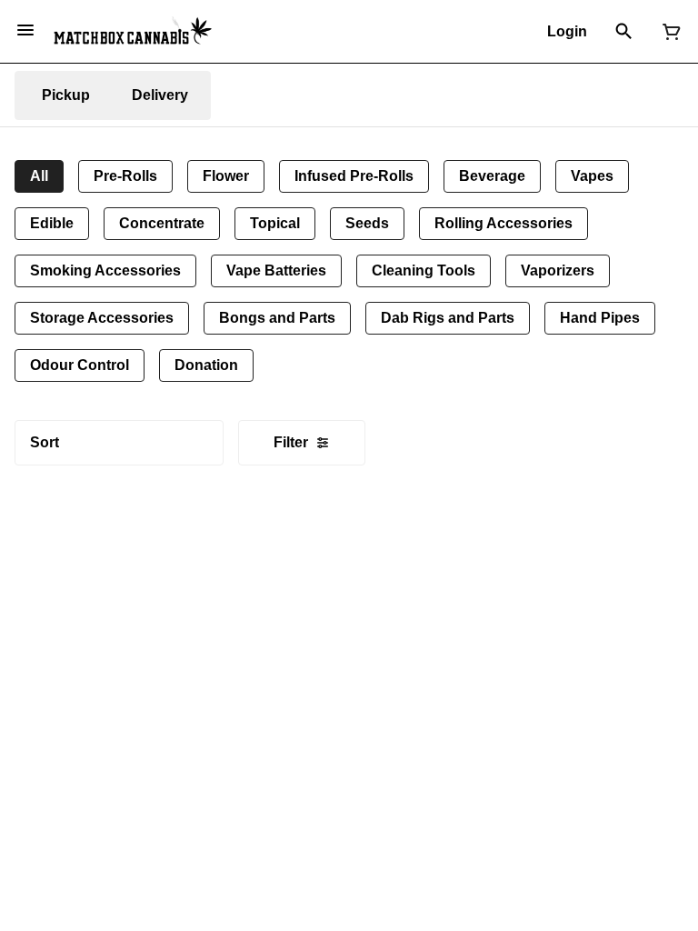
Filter (291, 442)
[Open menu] (25, 30)
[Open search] (623, 32)
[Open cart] (668, 32)
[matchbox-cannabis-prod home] (132, 30)
